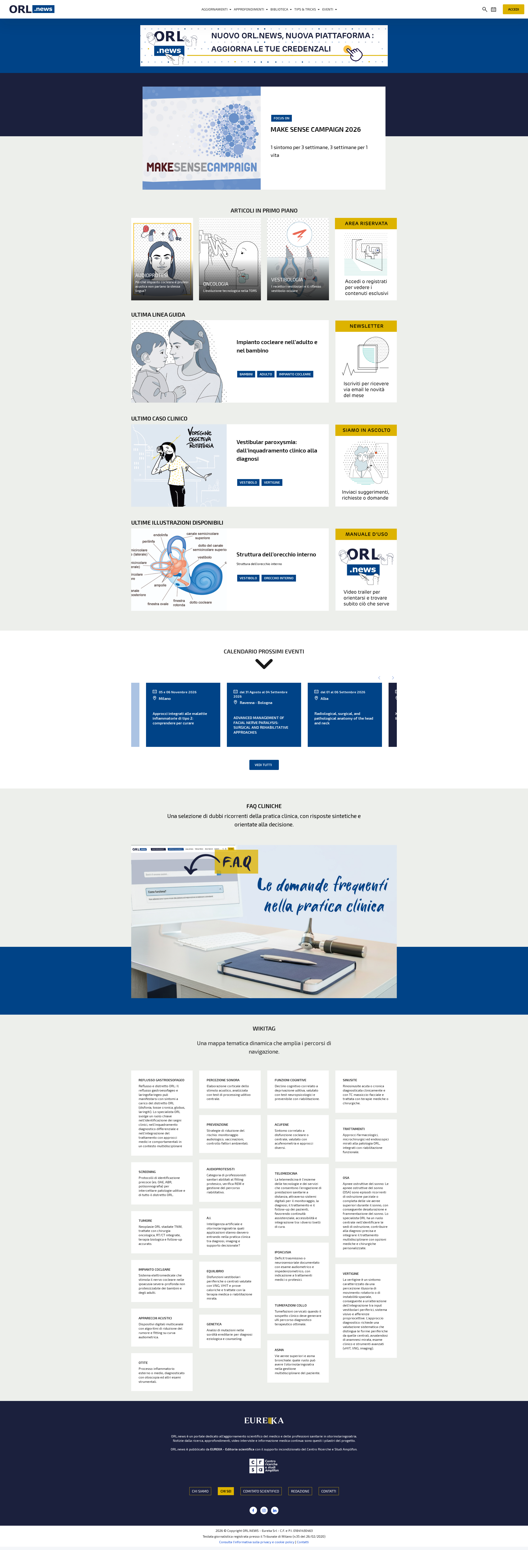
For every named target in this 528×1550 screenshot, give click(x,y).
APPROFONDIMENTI (249, 9)
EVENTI (327, 9)
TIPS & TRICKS (305, 9)
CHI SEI (225, 1491)
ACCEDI (513, 9)
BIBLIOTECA (279, 9)
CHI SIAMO (200, 1491)
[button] (485, 10)
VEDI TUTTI (263, 765)
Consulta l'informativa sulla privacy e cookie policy (256, 1542)
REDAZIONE (300, 1491)
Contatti (303, 1542)
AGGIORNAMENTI (215, 9)
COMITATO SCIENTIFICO (261, 1491)
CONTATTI (328, 1491)
